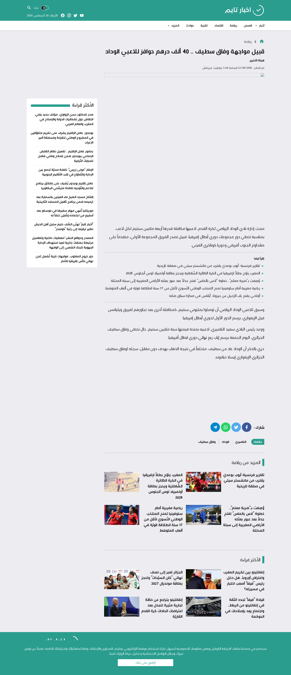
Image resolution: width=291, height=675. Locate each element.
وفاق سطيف (207, 442)
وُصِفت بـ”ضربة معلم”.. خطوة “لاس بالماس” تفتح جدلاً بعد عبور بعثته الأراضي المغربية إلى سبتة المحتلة (185, 280)
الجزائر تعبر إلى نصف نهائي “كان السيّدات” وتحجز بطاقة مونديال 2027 (162, 578)
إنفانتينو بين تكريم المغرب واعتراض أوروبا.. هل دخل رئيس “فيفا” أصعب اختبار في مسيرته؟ (243, 580)
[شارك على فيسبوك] (246, 427)
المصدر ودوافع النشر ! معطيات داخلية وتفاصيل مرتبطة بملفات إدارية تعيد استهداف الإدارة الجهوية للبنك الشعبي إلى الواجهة (62, 242)
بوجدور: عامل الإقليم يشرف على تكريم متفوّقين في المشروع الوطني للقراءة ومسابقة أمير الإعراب (62, 137)
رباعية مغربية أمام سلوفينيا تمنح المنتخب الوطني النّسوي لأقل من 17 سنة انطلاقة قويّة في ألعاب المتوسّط (182, 288)
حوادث (190, 25)
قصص (248, 25)
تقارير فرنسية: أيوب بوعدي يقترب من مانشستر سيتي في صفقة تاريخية (208, 265)
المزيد (175, 25)
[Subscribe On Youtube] (82, 15)
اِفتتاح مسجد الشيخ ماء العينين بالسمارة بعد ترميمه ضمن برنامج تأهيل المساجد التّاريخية (64, 199)
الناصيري (240, 442)
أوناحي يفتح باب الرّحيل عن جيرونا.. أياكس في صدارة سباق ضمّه (214, 295)
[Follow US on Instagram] (69, 15)
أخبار (261, 25)
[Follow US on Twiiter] (75, 15)
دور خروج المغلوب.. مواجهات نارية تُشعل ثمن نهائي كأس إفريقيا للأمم (64, 258)
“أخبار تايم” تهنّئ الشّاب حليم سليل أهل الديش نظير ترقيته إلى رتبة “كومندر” (63, 226)
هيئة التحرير (257, 60)
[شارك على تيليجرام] (215, 427)
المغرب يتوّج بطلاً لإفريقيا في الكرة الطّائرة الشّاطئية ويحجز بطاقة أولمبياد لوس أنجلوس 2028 (193, 273)
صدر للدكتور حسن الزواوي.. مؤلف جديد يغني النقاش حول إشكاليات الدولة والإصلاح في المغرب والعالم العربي (64, 119)
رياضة (233, 25)
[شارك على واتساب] (225, 427)
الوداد (225, 442)
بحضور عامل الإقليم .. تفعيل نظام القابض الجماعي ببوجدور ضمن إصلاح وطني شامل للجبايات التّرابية (65, 156)
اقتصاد (218, 25)
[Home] (261, 41)
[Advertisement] (184, 193)
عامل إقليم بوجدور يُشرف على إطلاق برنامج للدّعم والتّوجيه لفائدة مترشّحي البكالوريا (64, 185)
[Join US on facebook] (63, 15)
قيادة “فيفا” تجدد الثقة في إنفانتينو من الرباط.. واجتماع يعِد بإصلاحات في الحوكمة (244, 608)
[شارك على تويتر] (236, 427)
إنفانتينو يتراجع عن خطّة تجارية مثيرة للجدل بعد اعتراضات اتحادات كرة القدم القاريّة (162, 608)
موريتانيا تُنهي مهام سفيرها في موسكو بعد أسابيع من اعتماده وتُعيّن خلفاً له (64, 213)
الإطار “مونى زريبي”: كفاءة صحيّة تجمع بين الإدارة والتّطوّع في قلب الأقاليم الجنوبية (66, 172)
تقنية (204, 25)
